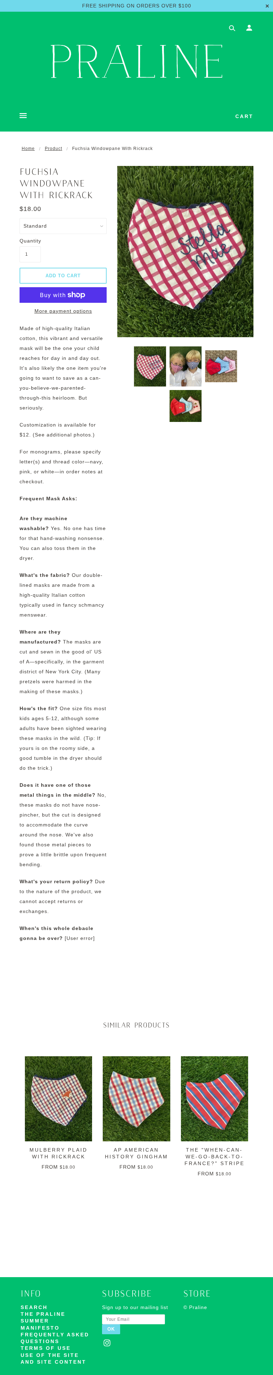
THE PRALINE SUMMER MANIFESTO (43, 1321)
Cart (244, 116)
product (53, 148)
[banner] (136, 61)
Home (28, 148)
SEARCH (34, 1307)
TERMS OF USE (46, 1348)
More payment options (63, 311)
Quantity (30, 241)
